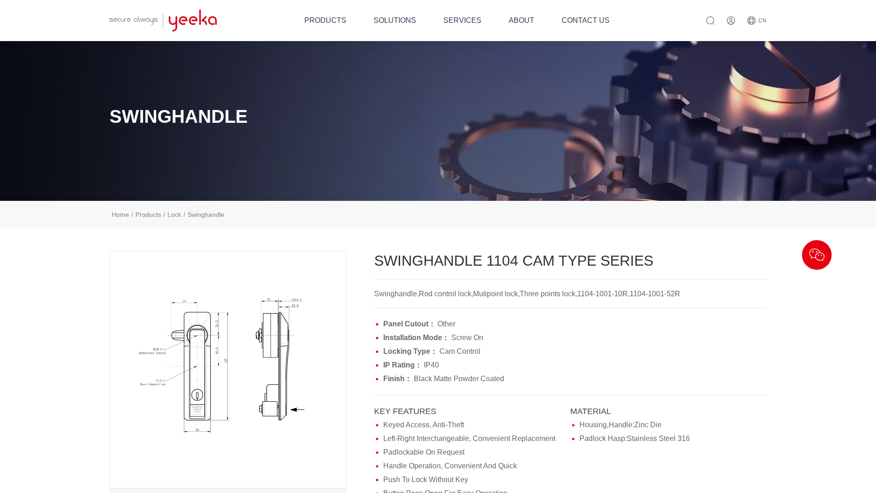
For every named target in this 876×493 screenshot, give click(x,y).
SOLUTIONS (395, 20)
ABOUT (521, 20)
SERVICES (462, 20)
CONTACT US (586, 20)
